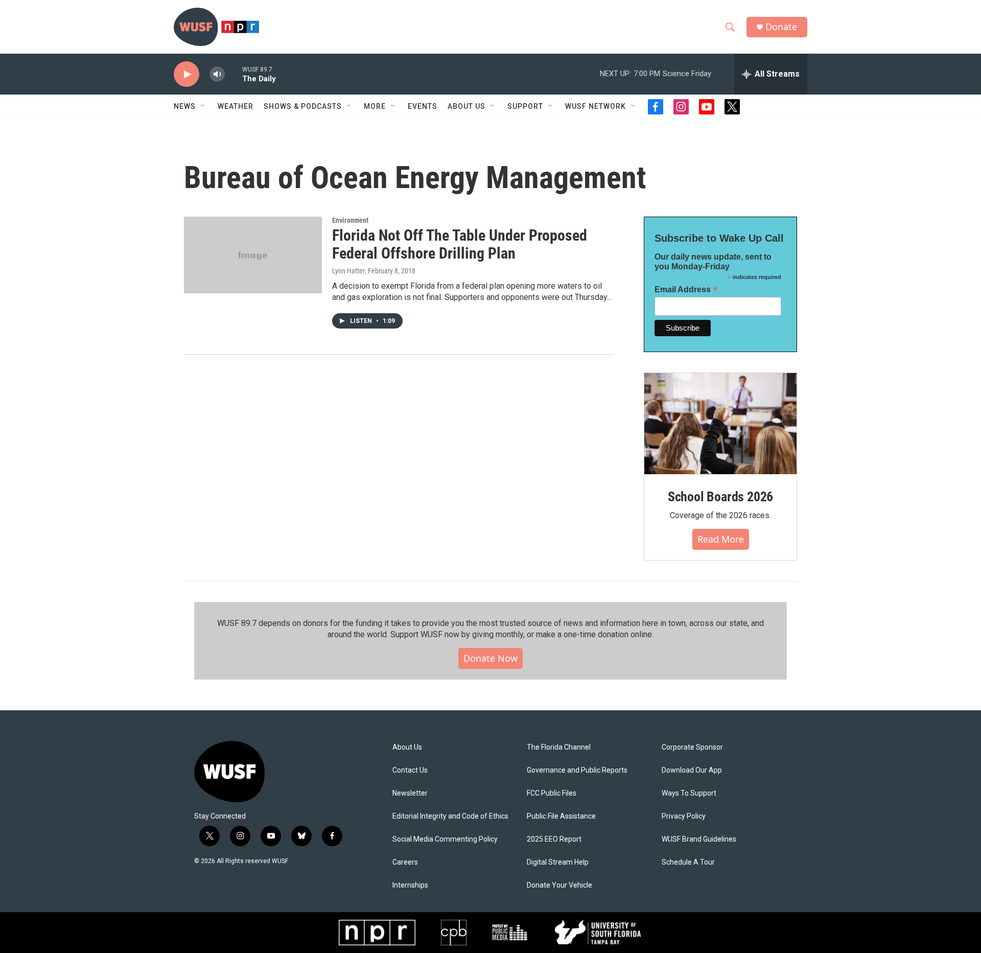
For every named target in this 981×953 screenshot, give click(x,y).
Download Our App (692, 770)
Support (525, 106)
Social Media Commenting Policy (445, 839)
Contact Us (410, 770)
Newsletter (410, 793)
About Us (407, 747)
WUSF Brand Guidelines (699, 839)
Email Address (686, 289)
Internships (410, 885)
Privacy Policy (684, 816)
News (185, 106)
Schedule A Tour (688, 862)
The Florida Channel (559, 747)
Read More (720, 539)
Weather (235, 106)
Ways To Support (689, 793)
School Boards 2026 (720, 496)
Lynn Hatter (348, 271)
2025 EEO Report (554, 839)
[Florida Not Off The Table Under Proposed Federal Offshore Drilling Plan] (253, 255)
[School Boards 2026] (720, 424)
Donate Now (490, 658)
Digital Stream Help (558, 862)
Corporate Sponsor (692, 747)
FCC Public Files (551, 793)
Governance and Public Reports (577, 770)
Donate (781, 26)
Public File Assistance (561, 816)
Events (422, 106)
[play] (186, 74)
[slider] (233, 73)
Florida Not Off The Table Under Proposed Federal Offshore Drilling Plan (459, 244)
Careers (405, 862)
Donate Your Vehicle (559, 885)
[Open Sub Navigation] (203, 106)
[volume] (217, 74)
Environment (350, 220)
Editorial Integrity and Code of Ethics (450, 816)
